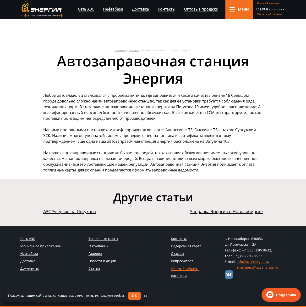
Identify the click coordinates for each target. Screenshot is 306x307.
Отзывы (177, 254)
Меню (243, 9)
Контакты (166, 9)
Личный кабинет (269, 3)
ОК (134, 295)
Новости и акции (102, 261)
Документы (29, 269)
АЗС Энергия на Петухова (69, 211)
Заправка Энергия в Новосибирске (226, 211)
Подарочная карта (186, 246)
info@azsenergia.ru (252, 261)
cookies (119, 295)
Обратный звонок (269, 14)
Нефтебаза (113, 9)
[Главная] (43, 8)
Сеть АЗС (86, 9)
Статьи (134, 50)
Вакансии (179, 276)
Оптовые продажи (201, 9)
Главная (120, 50)
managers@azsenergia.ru (257, 267)
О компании (98, 246)
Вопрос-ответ (182, 261)
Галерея (95, 254)
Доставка (140, 9)
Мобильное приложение (40, 246)
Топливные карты (103, 239)
